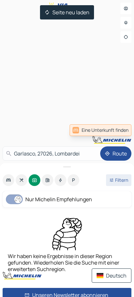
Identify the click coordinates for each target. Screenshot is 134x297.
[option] (8, 180)
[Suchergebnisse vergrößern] (67, 166)
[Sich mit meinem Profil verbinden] (125, 8)
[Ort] (125, 37)
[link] (100, 130)
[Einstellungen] (125, 23)
